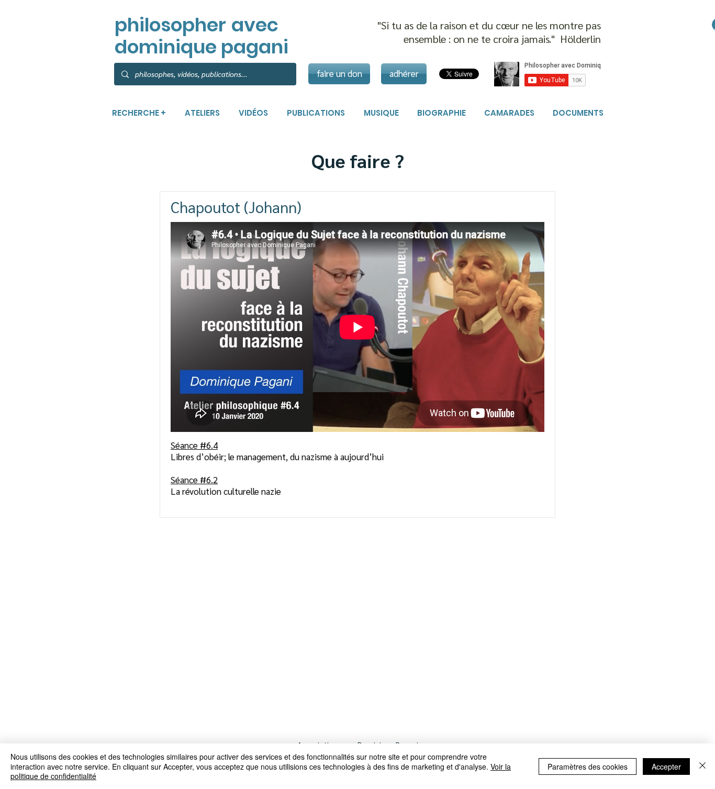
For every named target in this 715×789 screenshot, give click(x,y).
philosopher (170, 25)
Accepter (666, 766)
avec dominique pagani (201, 36)
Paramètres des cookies (588, 766)
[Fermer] (702, 766)
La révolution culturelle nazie (227, 491)
